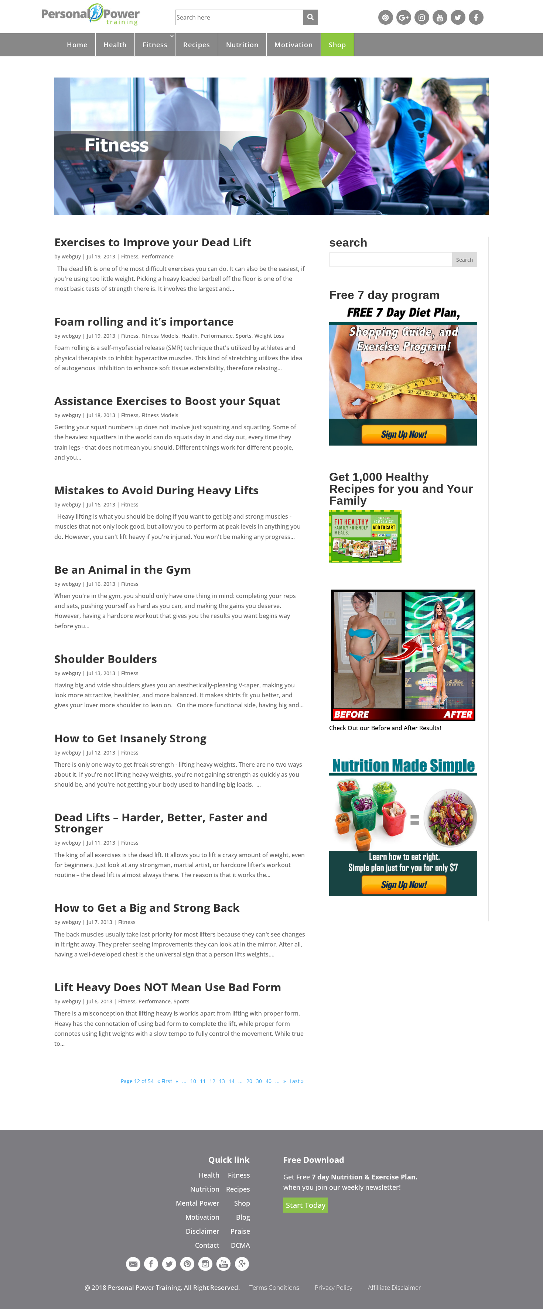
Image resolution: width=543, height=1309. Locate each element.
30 (259, 1081)
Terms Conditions (274, 1287)
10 (193, 1081)
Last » (297, 1081)
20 (249, 1081)
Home (77, 44)
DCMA (240, 1245)
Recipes (196, 44)
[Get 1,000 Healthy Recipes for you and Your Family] (365, 560)
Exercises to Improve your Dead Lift (153, 242)
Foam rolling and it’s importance (144, 321)
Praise (240, 1231)
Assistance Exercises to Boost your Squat (167, 400)
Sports (244, 335)
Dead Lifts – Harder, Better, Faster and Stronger (160, 823)
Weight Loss (269, 335)
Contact (207, 1245)
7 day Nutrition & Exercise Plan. (364, 1176)
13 (222, 1081)
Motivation (293, 44)
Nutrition (242, 44)
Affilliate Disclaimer (394, 1287)
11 (203, 1081)
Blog (243, 1217)
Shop (337, 44)
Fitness (155, 44)
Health (115, 44)
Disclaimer (202, 1231)
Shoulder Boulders (105, 658)
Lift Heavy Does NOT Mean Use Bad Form (167, 986)
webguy (71, 256)
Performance (157, 256)
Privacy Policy (333, 1287)
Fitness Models (159, 335)
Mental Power (197, 1203)
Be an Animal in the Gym (122, 569)
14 (232, 1081)
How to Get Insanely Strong (130, 738)
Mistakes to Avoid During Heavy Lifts (156, 490)
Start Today (305, 1205)
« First (164, 1081)
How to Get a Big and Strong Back (147, 907)
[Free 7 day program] (403, 443)
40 (269, 1081)
